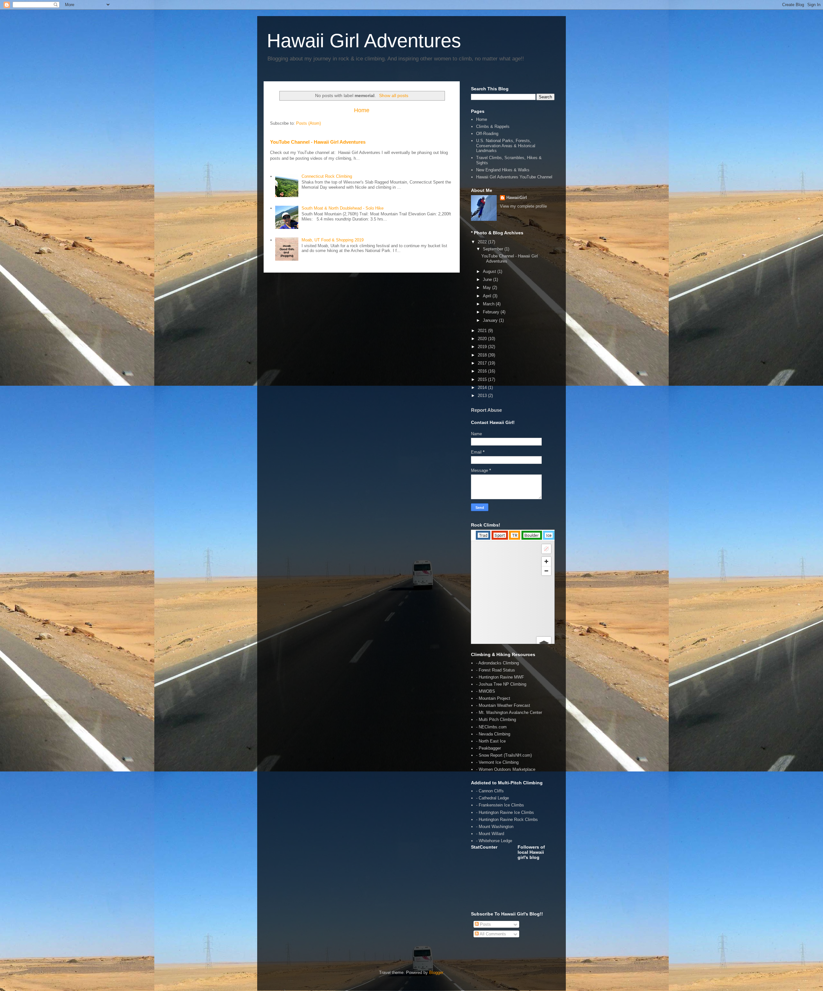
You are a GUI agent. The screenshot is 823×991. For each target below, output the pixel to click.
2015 (483, 379)
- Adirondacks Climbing (497, 663)
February (492, 312)
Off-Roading (487, 133)
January (491, 320)
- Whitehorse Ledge (494, 840)
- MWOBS (485, 691)
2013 (483, 395)
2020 (483, 338)
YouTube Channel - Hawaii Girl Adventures (318, 142)
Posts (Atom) (308, 123)
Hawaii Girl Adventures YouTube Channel (514, 177)
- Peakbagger (488, 748)
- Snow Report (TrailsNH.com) (504, 755)
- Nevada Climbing (493, 734)
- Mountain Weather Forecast (503, 705)
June (488, 279)
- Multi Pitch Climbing (496, 719)
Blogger (436, 972)
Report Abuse (486, 410)
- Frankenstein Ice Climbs (500, 805)
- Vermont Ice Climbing (497, 762)
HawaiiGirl (516, 197)
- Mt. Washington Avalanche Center (509, 712)
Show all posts (393, 95)
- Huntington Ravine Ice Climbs (505, 812)
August (490, 271)
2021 (483, 330)
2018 (483, 355)
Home (361, 110)
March (489, 304)
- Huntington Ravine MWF (500, 677)
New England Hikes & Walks (502, 169)
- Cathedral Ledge (492, 798)
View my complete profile (523, 206)
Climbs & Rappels (493, 126)
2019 (483, 346)
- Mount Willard (490, 833)
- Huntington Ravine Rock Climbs (507, 819)
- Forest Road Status (495, 670)
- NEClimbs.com (491, 727)
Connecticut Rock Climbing (327, 176)
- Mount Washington (494, 826)
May (487, 287)
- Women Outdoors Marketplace (505, 769)
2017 (483, 363)
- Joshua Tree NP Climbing (501, 684)
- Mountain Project (493, 698)
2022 (483, 241)
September (493, 249)
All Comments (492, 934)
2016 (483, 371)
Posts (485, 924)
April (488, 295)
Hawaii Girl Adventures (364, 40)
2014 (483, 387)
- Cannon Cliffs (490, 790)
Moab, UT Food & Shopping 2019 (333, 240)
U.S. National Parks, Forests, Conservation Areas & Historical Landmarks (505, 145)
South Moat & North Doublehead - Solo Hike (343, 208)
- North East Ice (491, 741)
